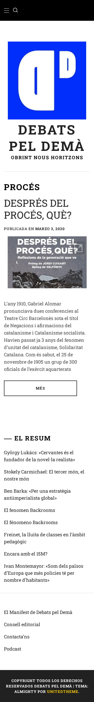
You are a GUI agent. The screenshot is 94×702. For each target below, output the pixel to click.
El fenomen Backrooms (29, 510)
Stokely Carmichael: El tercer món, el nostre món (44, 475)
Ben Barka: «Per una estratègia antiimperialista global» (37, 494)
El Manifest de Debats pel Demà (38, 612)
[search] (15, 10)
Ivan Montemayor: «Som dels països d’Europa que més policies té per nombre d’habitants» (43, 573)
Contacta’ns (17, 636)
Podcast (12, 649)
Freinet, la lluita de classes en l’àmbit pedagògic (44, 538)
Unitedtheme (62, 691)
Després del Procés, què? (38, 208)
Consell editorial (22, 624)
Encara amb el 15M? (25, 554)
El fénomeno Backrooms (31, 522)
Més (40, 388)
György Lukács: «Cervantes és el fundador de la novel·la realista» (39, 456)
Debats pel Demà (47, 138)
